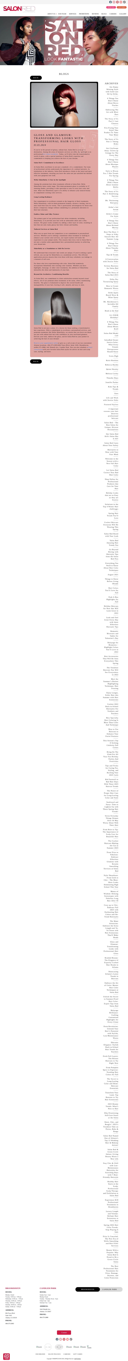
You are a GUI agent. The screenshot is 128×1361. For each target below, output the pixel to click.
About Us (51, 14)
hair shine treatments (50, 154)
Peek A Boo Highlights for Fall (112, 599)
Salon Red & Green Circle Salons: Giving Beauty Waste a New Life (111, 1154)
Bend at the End (111, 311)
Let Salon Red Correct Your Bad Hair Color (111, 472)
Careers (112, 14)
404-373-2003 (9, 1323)
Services (72, 14)
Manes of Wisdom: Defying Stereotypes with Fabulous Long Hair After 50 (111, 896)
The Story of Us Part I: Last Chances (111, 121)
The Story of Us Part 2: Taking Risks (111, 141)
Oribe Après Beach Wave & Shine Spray (112, 295)
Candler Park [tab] (109, 1289)
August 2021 (113, 575)
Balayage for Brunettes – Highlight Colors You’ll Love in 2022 (111, 647)
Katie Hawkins (112, 360)
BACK (36, 78)
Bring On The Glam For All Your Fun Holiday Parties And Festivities (110, 756)
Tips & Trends (112, 255)
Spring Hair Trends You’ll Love (112, 515)
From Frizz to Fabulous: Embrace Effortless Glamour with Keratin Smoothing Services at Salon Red (111, 861)
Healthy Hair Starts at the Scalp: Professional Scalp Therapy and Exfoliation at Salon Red (110, 1189)
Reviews (95, 14)
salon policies (54, 1354)
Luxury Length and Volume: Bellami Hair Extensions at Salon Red (112, 1216)
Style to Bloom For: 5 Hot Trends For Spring (110, 173)
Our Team (62, 14)
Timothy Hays (112, 378)
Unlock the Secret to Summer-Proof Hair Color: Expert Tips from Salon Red (110, 1001)
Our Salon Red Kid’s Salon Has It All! (111, 436)
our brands (40, 1354)
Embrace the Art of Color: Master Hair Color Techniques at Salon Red (111, 987)
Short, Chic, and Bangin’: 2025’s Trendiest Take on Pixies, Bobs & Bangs (110, 1126)
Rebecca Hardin (111, 365)
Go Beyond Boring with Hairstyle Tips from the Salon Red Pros (112, 554)
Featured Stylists (111, 404)
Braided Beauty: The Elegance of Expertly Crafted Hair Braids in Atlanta (111, 962)
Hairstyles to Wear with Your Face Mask (111, 452)
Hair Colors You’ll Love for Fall (111, 590)
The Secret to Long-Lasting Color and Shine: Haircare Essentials (111, 1083)
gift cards (77, 1354)
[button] (123, 64)
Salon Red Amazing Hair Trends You (112, 543)
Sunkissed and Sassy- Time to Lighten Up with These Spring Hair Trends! (110, 806)
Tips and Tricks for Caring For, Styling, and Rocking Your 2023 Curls (111, 770)
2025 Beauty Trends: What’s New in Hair (112, 1106)
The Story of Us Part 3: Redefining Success (110, 194)
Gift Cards (121, 7)
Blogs (104, 14)
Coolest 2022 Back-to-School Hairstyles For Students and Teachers (111, 708)
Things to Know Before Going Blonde (111, 581)
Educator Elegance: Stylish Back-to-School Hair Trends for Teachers (111, 1047)
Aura (116, 393)
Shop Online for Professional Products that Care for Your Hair (111, 483)
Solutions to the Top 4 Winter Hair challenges (110, 506)
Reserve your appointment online (46, 343)
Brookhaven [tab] (87, 1289)
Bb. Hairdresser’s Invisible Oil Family (111, 304)
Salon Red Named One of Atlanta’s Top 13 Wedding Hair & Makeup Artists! (110, 1140)
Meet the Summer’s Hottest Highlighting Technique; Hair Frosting (110, 683)
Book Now (111, 7)
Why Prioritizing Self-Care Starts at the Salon (111, 1115)
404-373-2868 (44, 1317)
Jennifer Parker (112, 382)
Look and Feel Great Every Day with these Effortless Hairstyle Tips (111, 622)
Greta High (113, 356)
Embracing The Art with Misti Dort (112, 112)
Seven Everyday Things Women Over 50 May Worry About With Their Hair (110, 820)
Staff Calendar (77, 1358)
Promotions (84, 14)
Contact (64, 1332)
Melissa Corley (112, 373)
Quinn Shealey (112, 369)
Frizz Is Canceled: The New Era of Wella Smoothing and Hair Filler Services (110, 1241)
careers (67, 1354)
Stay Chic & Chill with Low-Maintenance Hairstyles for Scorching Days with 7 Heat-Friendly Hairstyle (110, 1170)
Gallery (122, 14)
